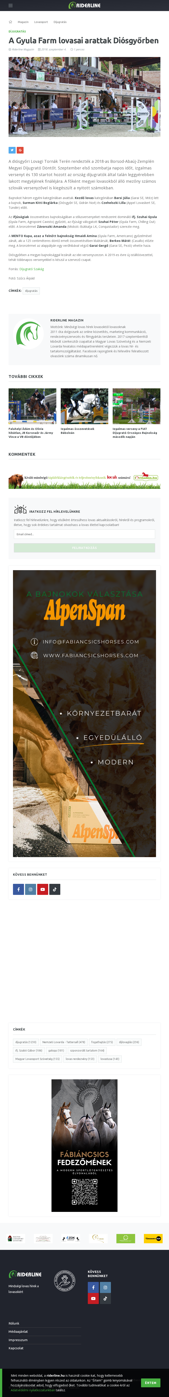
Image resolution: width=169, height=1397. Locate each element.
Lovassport (41, 22)
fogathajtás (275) (102, 1042)
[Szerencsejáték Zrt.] (125, 1238)
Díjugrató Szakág (31, 269)
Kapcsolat (16, 1348)
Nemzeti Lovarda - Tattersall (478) (63, 1042)
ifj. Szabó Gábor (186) (28, 1050)
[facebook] (18, 889)
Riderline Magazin (23, 49)
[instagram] (30, 889)
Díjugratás (17, 31)
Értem (150, 1383)
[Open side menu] (11, 5)
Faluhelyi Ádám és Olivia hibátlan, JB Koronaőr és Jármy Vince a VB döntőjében (31, 432)
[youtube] (42, 889)
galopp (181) (56, 1050)
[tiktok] (54, 889)
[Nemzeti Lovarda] (43, 1238)
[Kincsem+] (153, 1238)
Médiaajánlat (18, 1331)
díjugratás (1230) (25, 1042)
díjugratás (31, 290)
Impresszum (18, 1340)
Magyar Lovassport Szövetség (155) (37, 1058)
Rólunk (14, 1323)
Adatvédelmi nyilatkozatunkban (33, 1390)
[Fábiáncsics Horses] (98, 1238)
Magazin (23, 22)
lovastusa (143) (110, 1058)
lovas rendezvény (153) (80, 1058)
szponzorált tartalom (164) (87, 1050)
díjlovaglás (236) (129, 1042)
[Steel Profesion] (70, 1238)
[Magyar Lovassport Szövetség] (15, 1238)
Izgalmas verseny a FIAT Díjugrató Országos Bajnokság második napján (135, 432)
